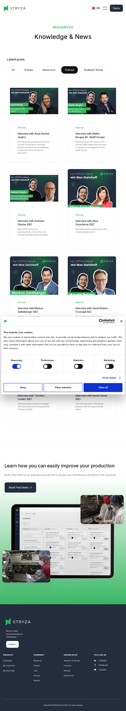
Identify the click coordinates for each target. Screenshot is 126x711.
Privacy (36, 675)
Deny (23, 387)
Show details (109, 377)
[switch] (47, 366)
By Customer (9, 665)
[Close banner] (121, 321)
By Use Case (9, 671)
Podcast (67, 665)
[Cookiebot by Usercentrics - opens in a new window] (101, 321)
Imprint (36, 680)
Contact (12, 644)
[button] (96, 8)
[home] (14, 8)
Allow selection (63, 387)
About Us (37, 660)
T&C (35, 671)
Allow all (103, 387)
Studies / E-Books (72, 660)
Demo (116, 8)
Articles (67, 671)
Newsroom (69, 675)
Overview (7, 660)
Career (36, 665)
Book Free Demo (20, 487)
